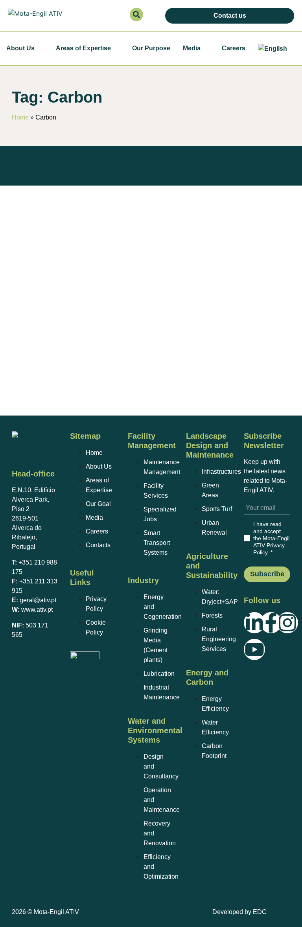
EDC (260, 912)
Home (20, 117)
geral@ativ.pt (38, 600)
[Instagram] (287, 622)
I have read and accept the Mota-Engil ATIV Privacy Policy (271, 538)
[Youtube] (254, 649)
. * (271, 538)
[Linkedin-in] (254, 622)
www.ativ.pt (37, 609)
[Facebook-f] (271, 622)
